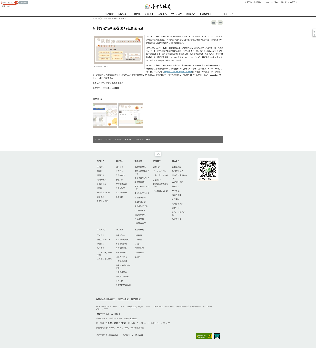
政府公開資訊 (102, 201)
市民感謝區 (120, 188)
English (266, 2)
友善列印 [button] (214, 22)
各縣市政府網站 (122, 239)
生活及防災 (176, 14)
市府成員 (119, 171)
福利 (3, 6)
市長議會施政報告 (142, 178)
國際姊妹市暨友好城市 (160, 185)
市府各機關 (205, 14)
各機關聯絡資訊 (102, 314)
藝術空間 (119, 197)
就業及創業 (176, 195)
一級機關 (138, 235)
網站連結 (190, 14)
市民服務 (162, 14)
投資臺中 (157, 180)
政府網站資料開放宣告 (105, 299)
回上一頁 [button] (220, 22)
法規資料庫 (176, 219)
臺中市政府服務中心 (179, 176)
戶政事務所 (139, 248)
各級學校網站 (121, 244)
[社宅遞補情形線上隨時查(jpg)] (105, 115)
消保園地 (175, 199)
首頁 (105, 18)
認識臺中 (149, 14)
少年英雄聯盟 (121, 261)
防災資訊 (100, 248)
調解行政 (175, 208)
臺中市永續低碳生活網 (123, 266)
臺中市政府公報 (103, 192)
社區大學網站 (121, 257)
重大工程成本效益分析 (142, 187)
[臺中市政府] (158, 6)
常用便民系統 (177, 171)
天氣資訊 (100, 235)
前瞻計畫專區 (140, 223)
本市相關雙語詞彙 (160, 191)
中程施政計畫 (140, 197)
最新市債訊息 (121, 192)
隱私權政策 (136, 299)
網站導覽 (257, 2)
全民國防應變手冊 (104, 259)
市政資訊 (136, 14)
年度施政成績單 (141, 206)
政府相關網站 (121, 248)
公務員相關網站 (122, 276)
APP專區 (175, 191)
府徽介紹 (119, 180)
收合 (158, 154)
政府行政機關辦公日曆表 (116, 323)
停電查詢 (100, 244)
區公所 (137, 244)
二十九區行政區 (159, 171)
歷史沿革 (157, 167)
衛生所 (137, 257)
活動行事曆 (101, 180)
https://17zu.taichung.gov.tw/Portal (178, 72)
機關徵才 (100, 188)
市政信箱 (133, 318)
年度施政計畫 (140, 202)
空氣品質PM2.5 (103, 239)
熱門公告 (109, 14)
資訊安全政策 (123, 299)
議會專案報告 (140, 182)
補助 (8, 6)
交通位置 (132, 306)
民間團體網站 (121, 252)
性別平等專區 (121, 272)
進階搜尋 (23, 2)
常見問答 (248, 2)
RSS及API (274, 2)
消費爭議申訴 (177, 204)
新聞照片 (100, 171)
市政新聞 (122, 18)
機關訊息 (100, 175)
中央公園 (119, 281)
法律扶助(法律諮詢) (179, 213)
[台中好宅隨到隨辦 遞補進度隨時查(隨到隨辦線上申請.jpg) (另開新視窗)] (118, 50)
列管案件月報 (140, 210)
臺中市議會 (120, 235)
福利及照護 (176, 167)
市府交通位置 (121, 184)
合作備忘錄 (139, 219)
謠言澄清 (100, 197)
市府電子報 (292, 2)
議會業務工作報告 (142, 193)
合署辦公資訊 (177, 182)
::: (0, 1)
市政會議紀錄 (140, 167)
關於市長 (119, 167)
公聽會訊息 (101, 184)
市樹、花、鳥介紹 (160, 175)
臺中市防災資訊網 (123, 285)
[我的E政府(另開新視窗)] (217, 336)
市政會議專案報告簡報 (142, 172)
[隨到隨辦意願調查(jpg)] (130, 115)
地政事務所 (139, 252)
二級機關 (138, 239)
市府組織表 (120, 175)
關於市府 (122, 14)
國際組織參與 (140, 215)
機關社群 (175, 186)
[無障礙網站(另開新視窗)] (204, 336)
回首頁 (283, 2)
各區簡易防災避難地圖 (104, 253)
